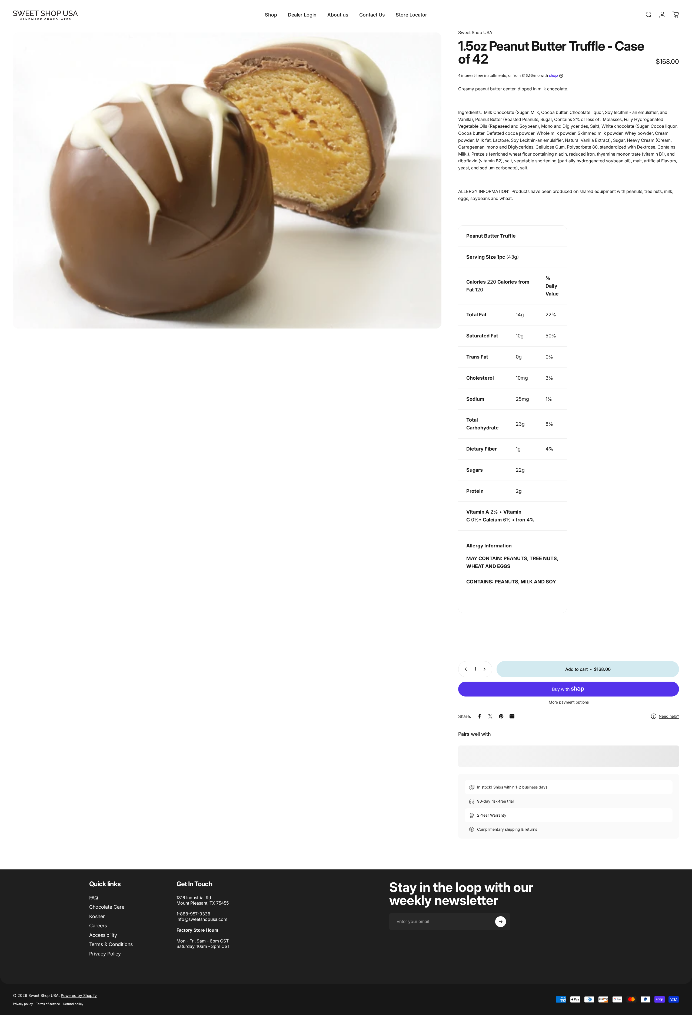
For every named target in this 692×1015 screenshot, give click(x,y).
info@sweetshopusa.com (202, 919)
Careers (98, 925)
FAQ (93, 898)
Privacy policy (23, 1004)
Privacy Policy (105, 954)
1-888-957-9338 (193, 914)
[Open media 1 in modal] (227, 180)
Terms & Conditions (111, 944)
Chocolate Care (106, 907)
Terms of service (48, 1004)
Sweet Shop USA (475, 32)
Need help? (669, 716)
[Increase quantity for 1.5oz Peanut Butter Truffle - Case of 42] (486, 669)
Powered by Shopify (79, 995)
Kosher (97, 916)
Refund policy (73, 1004)
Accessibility (103, 935)
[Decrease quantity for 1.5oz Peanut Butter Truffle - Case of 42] (464, 669)
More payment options (569, 702)
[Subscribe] (500, 921)
